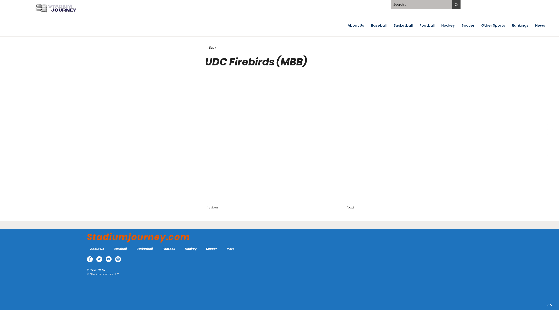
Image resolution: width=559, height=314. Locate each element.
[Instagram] (550, 157)
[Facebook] (550, 126)
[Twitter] (550, 136)
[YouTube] (550, 147)
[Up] (550, 305)
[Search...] (456, 4)
